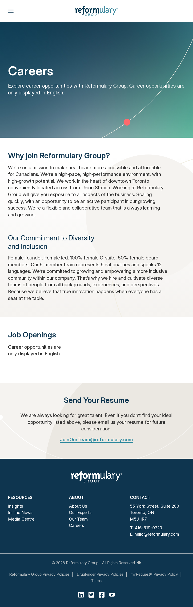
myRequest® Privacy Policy (154, 574)
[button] (11, 11)
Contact (140, 497)
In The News (20, 512)
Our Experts (80, 512)
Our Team (78, 519)
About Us (78, 506)
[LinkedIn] (81, 595)
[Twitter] (91, 595)
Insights (15, 506)
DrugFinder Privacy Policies (100, 574)
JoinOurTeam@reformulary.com (96, 439)
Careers (76, 525)
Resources (20, 497)
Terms (96, 580)
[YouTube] (112, 595)
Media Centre (21, 519)
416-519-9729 (148, 527)
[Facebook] (101, 595)
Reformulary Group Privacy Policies (39, 574)
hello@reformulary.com (156, 534)
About (76, 497)
